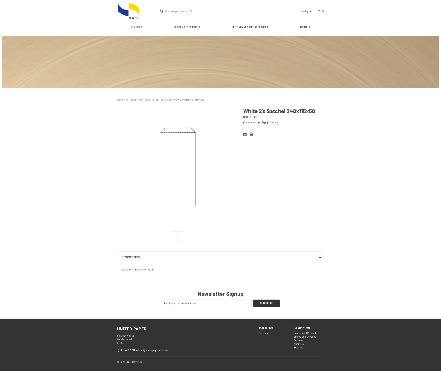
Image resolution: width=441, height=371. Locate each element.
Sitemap (298, 347)
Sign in (308, 11)
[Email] (245, 134)
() (322, 11)
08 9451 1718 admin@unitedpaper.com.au (144, 350)
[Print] (251, 134)
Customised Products (187, 27)
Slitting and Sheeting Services (250, 27)
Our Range (136, 27)
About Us (305, 27)
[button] (220, 257)
